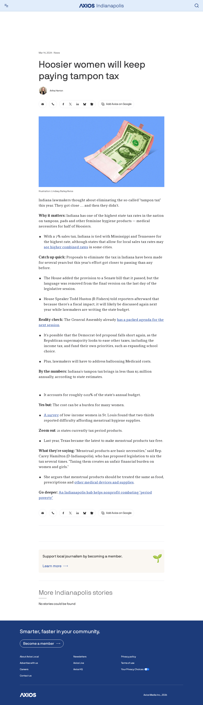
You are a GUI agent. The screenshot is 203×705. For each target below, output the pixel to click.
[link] (42, 104)
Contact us (26, 675)
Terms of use (127, 663)
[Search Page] (196, 5)
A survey (51, 415)
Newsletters (79, 656)
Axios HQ (78, 669)
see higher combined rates (66, 247)
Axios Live (78, 663)
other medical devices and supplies (104, 482)
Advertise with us (29, 663)
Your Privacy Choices (132, 669)
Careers (24, 669)
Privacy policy (128, 656)
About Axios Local (29, 656)
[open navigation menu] (6, 5)
